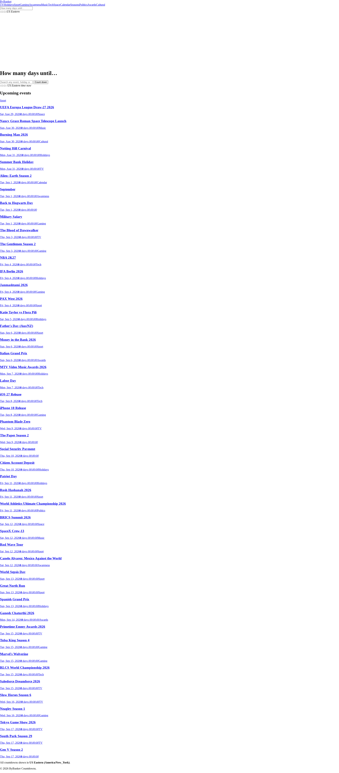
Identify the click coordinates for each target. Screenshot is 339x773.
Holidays (9, 4)
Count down (41, 82)
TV (2, 4)
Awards (91, 4)
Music (44, 4)
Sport (17, 4)
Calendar (65, 4)
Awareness (35, 4)
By (5, 1)
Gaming (24, 4)
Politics (83, 4)
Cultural (100, 4)
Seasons (74, 4)
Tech (50, 4)
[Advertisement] (169, 41)
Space (56, 4)
